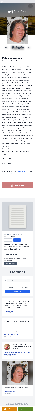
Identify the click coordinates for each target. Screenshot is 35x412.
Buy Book (16, 240)
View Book (8, 240)
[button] (17, 373)
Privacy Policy (13, 404)
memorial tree (22, 171)
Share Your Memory (10, 263)
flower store (14, 174)
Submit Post (17, 291)
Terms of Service (22, 404)
